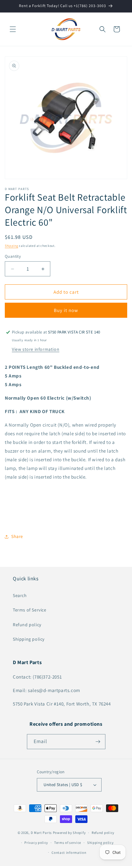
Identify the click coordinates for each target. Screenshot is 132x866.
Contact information (69, 852)
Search (20, 595)
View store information (35, 349)
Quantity (13, 256)
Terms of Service (29, 610)
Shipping (11, 246)
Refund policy (27, 625)
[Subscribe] (98, 741)
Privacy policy (36, 842)
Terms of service (67, 842)
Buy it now (66, 310)
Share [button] (17, 536)
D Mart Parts (41, 832)
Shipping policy (29, 639)
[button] (13, 29)
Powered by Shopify (69, 832)
